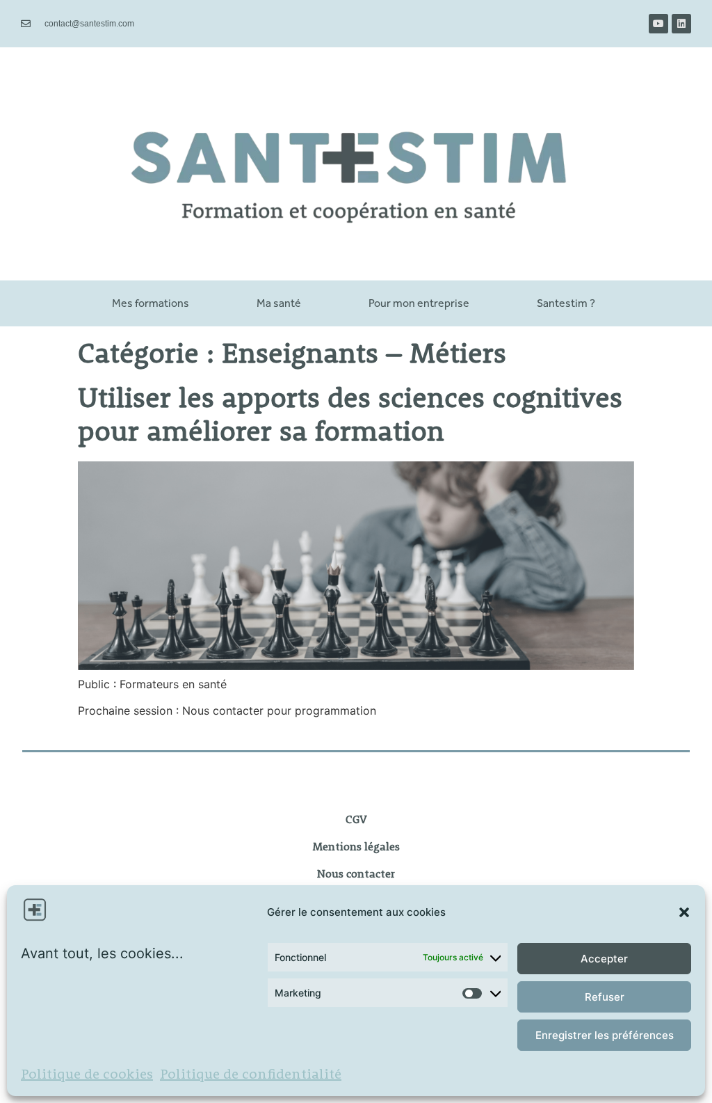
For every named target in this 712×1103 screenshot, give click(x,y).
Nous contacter (356, 874)
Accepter (604, 958)
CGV (356, 820)
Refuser (604, 996)
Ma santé (279, 303)
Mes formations (150, 303)
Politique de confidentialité (250, 1075)
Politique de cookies (87, 1075)
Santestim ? (566, 303)
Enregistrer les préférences (604, 1035)
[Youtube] (658, 23)
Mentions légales (356, 847)
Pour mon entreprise (419, 303)
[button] (684, 912)
